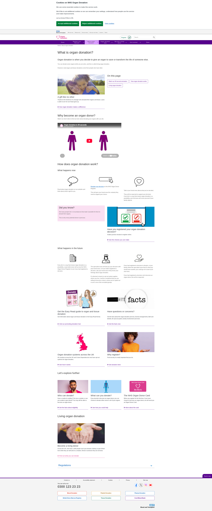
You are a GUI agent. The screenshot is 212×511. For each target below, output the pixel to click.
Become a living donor (119, 42)
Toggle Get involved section (140, 42)
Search (154, 37)
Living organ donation (115, 85)
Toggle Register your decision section (83, 42)
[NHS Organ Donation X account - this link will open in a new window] (141, 485)
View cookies (109, 23)
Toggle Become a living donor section (126, 42)
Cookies (110, 480)
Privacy (128, 480)
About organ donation (91, 42)
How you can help (94, 32)
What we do (77, 32)
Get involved (133, 42)
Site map (145, 480)
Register (123, 37)
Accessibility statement (89, 480)
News (106, 32)
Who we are (70, 32)
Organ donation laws (105, 42)
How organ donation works (139, 81)
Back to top (207, 476)
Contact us (67, 480)
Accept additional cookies (68, 23)
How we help (85, 32)
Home (62, 42)
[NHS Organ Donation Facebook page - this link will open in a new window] (136, 485)
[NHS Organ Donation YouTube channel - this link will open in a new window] (151, 485)
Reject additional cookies (92, 23)
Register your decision (77, 42)
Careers (101, 32)
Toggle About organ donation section (97, 42)
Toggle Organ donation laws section (112, 42)
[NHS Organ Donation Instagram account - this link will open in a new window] (146, 485)
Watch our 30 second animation (118, 81)
